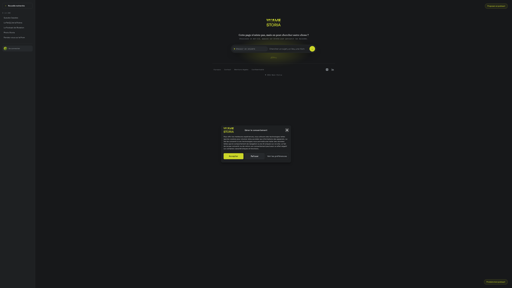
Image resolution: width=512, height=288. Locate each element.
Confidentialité (258, 70)
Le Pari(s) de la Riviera (13, 23)
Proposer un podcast (496, 6)
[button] (287, 130)
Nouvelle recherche (15, 5)
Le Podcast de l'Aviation (14, 28)
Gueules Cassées (11, 18)
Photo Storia (9, 32)
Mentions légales (241, 70)
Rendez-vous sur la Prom (14, 37)
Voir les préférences (277, 156)
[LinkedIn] (332, 69)
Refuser (255, 156)
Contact (227, 70)
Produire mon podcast (496, 282)
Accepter (233, 156)
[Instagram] (327, 69)
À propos (217, 70)
